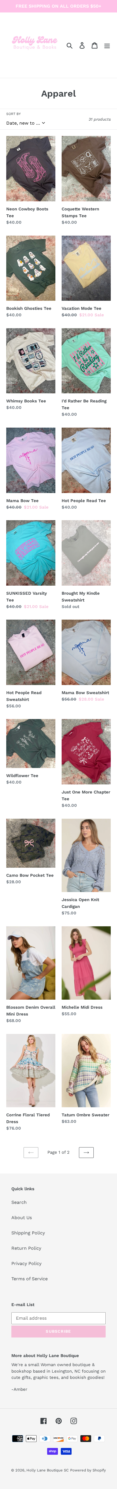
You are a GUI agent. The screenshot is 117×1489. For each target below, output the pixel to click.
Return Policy (26, 1248)
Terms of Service (29, 1278)
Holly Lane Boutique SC (47, 1470)
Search (19, 1202)
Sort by (13, 114)
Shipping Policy (28, 1233)
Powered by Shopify (88, 1470)
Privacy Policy (26, 1263)
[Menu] (107, 45)
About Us (21, 1217)
